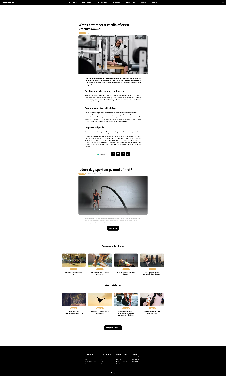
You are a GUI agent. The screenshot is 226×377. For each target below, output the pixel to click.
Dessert (103, 357)
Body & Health (116, 3)
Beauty (118, 357)
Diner (102, 359)
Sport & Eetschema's (90, 361)
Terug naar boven (112, 328)
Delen (113, 154)
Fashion (118, 359)
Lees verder (113, 228)
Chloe (103, 33)
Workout (82, 33)
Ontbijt (103, 364)
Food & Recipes (86, 3)
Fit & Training (73, 3)
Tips (86, 364)
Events (86, 357)
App (128, 154)
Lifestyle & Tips (130, 3)
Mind (86, 359)
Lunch (102, 361)
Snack (102, 366)
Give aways (119, 366)
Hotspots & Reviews (121, 361)
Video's (118, 364)
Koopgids (154, 3)
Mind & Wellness (101, 3)
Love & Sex (143, 3)
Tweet (118, 154)
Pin (123, 154)
